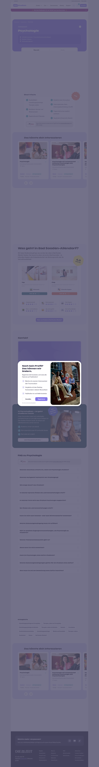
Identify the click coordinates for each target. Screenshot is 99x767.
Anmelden (28, 399)
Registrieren (41, 399)
